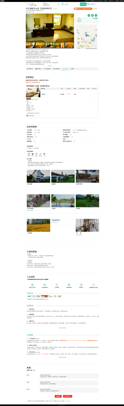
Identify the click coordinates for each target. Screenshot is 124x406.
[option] (38, 176)
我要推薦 (58, 396)
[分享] (89, 15)
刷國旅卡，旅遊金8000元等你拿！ (84, 8)
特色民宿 (100, 0)
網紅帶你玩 (111, 0)
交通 (57, 68)
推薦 (73, 68)
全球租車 (105, 0)
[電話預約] (96, 15)
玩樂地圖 (117, 0)
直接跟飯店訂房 (93, 0)
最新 (31, 68)
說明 (66, 68)
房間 (39, 68)
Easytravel (64, 405)
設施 (48, 68)
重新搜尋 (83, 4)
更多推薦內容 (67, 396)
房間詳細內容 (31, 115)
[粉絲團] (92, 15)
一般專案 (43, 94)
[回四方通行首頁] (2, 1)
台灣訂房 (87, 0)
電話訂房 (37, 113)
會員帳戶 (122, 0)
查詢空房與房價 (30, 113)
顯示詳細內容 (30, 210)
